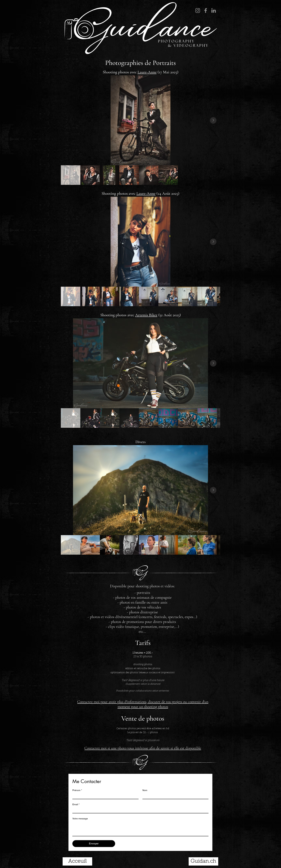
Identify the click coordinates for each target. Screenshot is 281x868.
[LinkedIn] (213, 10)
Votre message (80, 818)
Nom (144, 790)
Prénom (77, 790)
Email (76, 804)
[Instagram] (197, 10)
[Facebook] (205, 10)
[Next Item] (213, 120)
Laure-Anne (147, 72)
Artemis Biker (146, 315)
